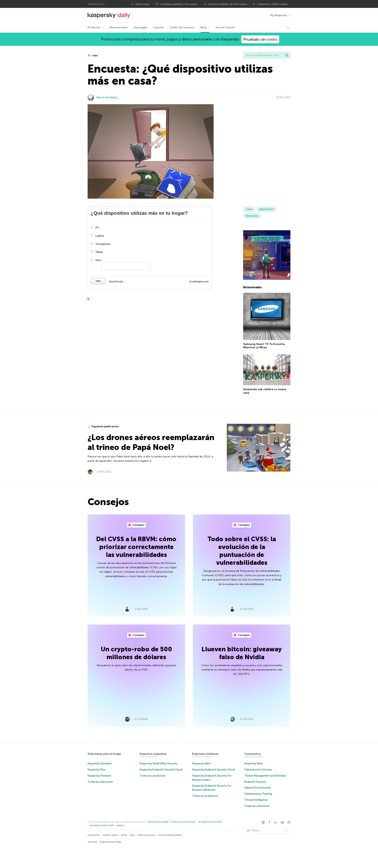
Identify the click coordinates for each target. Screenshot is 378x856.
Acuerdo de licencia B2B (102, 825)
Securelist (92, 842)
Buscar (286, 55)
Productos (94, 27)
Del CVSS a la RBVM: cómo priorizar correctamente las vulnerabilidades (136, 546)
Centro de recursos (182, 27)
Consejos (138, 524)
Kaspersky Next (201, 763)
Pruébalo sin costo (260, 39)
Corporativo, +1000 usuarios (272, 4)
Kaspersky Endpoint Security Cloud (161, 769)
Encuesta (252, 215)
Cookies (120, 825)
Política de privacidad (158, 822)
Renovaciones (119, 27)
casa (94, 55)
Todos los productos (153, 775)
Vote (98, 281)
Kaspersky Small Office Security (158, 763)
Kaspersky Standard (99, 763)
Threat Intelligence (256, 799)
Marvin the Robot (107, 97)
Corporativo (252, 754)
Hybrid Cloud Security (257, 787)
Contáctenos (94, 835)
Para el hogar (142, 4)
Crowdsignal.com (199, 281)
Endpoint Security (255, 781)
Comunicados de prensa (170, 835)
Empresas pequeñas (153, 754)
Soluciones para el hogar (104, 754)
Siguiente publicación (105, 426)
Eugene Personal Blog (110, 842)
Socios (124, 835)
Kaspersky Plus (96, 769)
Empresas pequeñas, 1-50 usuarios (179, 4)
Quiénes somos (110, 835)
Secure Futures (225, 27)
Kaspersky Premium (99, 775)
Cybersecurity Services (258, 769)
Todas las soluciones (100, 781)
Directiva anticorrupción (183, 822)
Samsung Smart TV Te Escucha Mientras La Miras (264, 345)
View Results (116, 281)
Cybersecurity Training (258, 793)
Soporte (158, 27)
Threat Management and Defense (265, 775)
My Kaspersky (278, 15)
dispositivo (266, 209)
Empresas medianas (205, 754)
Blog (203, 27)
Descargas (140, 27)
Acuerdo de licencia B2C (210, 822)
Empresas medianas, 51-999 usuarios (227, 4)
